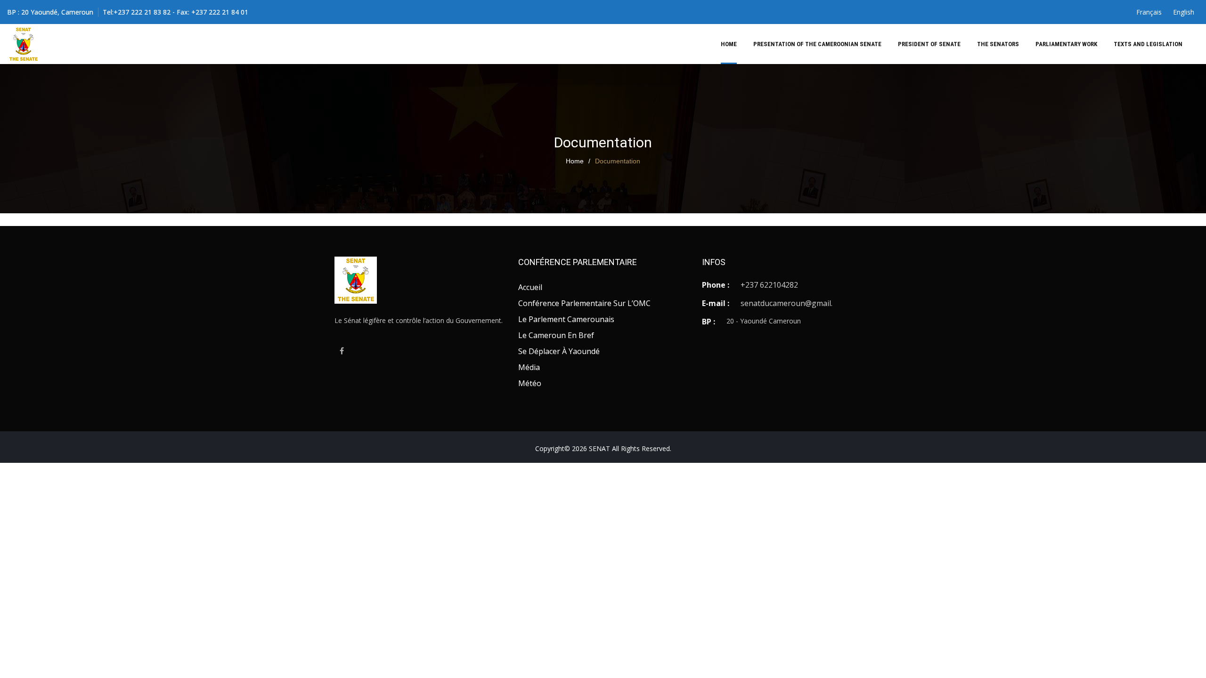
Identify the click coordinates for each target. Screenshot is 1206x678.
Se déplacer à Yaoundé (559, 351)
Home (729, 44)
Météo (529, 383)
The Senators (998, 44)
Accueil (530, 287)
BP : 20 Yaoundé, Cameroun (50, 12)
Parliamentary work (1066, 44)
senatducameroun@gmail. (786, 303)
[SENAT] (23, 44)
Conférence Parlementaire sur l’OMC (584, 303)
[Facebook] (341, 349)
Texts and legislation (1148, 44)
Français (1149, 12)
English (1183, 12)
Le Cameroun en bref (556, 335)
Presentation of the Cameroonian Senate (817, 44)
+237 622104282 (769, 285)
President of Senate (929, 44)
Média (529, 367)
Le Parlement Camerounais (566, 319)
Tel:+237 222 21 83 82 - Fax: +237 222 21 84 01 (175, 12)
